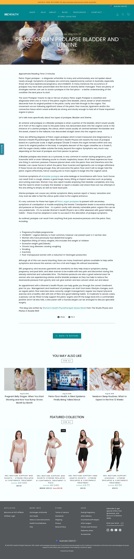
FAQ (31, 527)
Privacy (58, 523)
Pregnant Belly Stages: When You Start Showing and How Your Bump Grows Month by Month (24, 399)
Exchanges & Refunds (38, 512)
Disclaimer (59, 516)
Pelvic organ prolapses (68, 201)
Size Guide (34, 516)
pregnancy (56, 34)
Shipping (58, 520)
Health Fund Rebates (38, 523)
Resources (80, 12)
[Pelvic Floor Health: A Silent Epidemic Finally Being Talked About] (67, 379)
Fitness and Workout (89, 527)
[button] (2, 149)
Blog (65, 12)
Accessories (86, 534)
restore (70, 34)
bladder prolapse (51, 176)
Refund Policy (60, 527)
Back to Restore (68, 336)
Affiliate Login (9, 516)
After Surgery (86, 523)
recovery (64, 34)
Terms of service (62, 512)
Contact (97, 12)
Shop (33, 12)
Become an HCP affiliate (14, 512)
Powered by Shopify (67, 551)
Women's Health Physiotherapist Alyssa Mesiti (64, 308)
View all (67, 361)
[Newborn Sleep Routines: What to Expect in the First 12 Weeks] (110, 379)
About (53, 12)
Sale (43, 12)
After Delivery (86, 516)
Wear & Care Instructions (40, 520)
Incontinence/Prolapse (90, 520)
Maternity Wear (87, 531)
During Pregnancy (88, 512)
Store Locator (67, 16)
